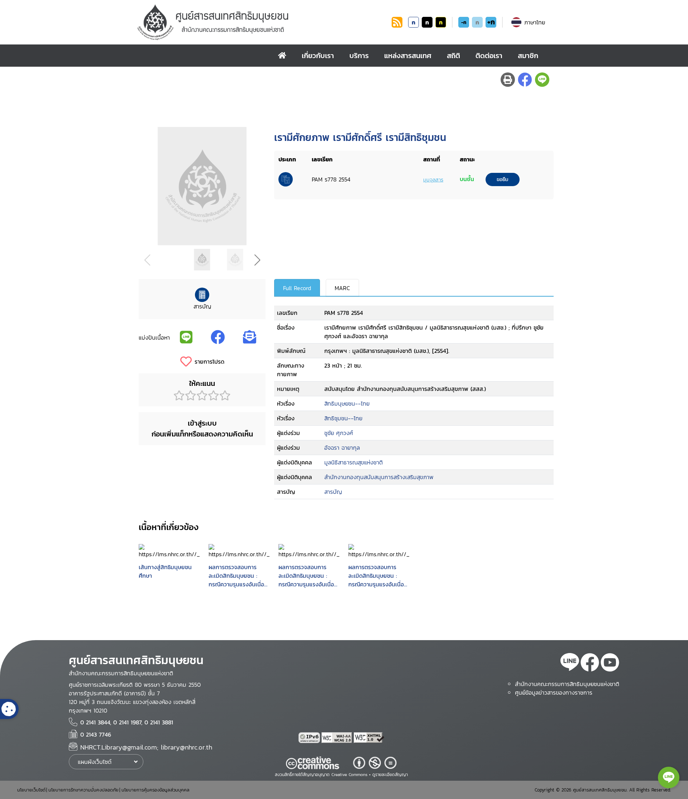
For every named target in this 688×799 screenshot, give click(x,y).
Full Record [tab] (297, 288)
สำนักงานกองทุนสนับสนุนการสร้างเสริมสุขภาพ (379, 477)
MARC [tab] (342, 288)
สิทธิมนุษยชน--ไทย (346, 403)
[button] (257, 260)
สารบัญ (333, 491)
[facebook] (589, 663)
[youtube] (610, 663)
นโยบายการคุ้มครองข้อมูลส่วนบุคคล (155, 789)
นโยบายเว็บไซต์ (31, 789)
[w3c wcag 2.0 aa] (337, 737)
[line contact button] (668, 777)
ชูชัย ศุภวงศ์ (338, 433)
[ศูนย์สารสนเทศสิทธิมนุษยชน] (263, 22)
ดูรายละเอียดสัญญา (390, 774)
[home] (282, 55)
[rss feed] (397, 25)
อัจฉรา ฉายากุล (342, 447)
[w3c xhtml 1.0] (369, 737)
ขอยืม (502, 179)
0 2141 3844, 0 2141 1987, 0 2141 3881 (126, 722)
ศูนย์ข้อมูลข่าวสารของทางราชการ (553, 692)
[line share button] (542, 79)
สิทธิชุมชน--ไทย (343, 418)
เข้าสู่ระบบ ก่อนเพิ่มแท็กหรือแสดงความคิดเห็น (202, 428)
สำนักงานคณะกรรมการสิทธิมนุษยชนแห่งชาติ (567, 684)
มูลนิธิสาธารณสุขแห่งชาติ (353, 462)
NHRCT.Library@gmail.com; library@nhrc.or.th (146, 747)
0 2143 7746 (95, 734)
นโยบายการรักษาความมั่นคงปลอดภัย (83, 789)
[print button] (508, 79)
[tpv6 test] (309, 737)
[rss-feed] (569, 663)
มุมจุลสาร (433, 180)
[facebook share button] (525, 79)
